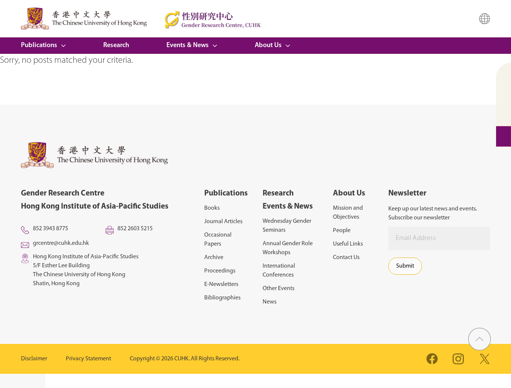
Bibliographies (222, 298)
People (342, 231)
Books (212, 208)
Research (116, 45)
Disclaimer (34, 359)
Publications (39, 45)
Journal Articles (223, 222)
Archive (213, 258)
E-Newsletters (221, 284)
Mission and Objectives (348, 212)
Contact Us (346, 258)
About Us (268, 45)
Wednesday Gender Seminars (287, 225)
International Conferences (279, 270)
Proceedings (219, 271)
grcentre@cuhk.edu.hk (61, 243)
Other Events (278, 289)
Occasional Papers (218, 239)
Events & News (187, 45)
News (269, 302)
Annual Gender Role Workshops (288, 248)
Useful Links (348, 244)
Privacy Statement (88, 359)
